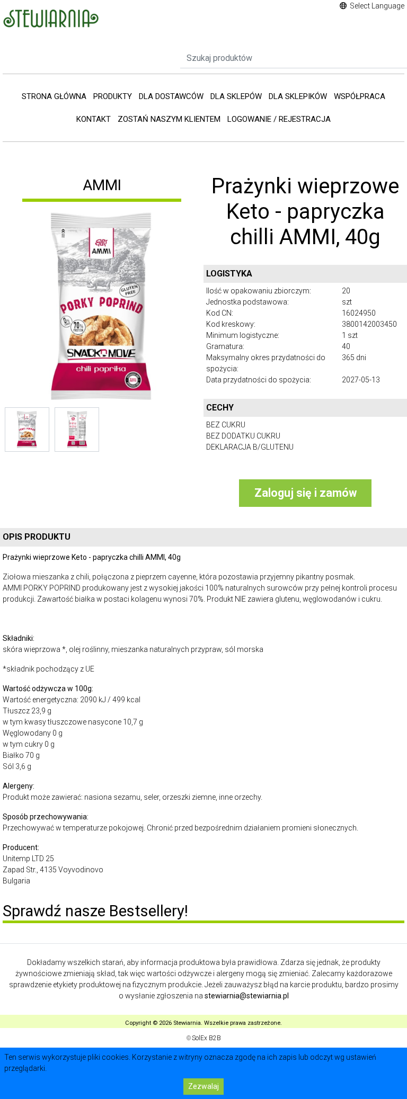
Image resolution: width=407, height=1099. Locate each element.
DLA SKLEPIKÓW (298, 96)
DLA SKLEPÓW (236, 96)
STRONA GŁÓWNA (54, 96)
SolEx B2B (206, 1038)
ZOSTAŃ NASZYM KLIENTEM (169, 119)
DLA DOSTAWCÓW (171, 96)
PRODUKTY (112, 96)
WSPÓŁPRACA (359, 96)
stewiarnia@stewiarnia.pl (247, 995)
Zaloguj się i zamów (305, 492)
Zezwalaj (203, 1086)
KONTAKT (93, 119)
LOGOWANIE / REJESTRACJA (279, 119)
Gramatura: (225, 346)
